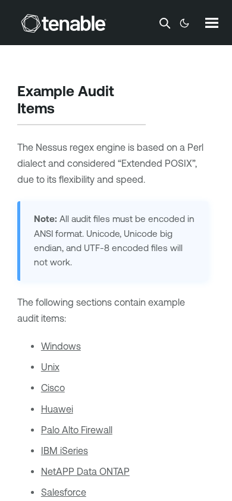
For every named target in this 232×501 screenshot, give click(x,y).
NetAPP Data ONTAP (85, 471)
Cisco (53, 387)
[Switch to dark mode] (184, 23)
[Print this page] (65, 110)
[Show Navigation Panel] (211, 22)
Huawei (57, 409)
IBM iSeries (64, 450)
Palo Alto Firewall (76, 429)
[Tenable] (63, 23)
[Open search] (165, 23)
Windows (61, 346)
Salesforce (63, 492)
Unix (50, 367)
